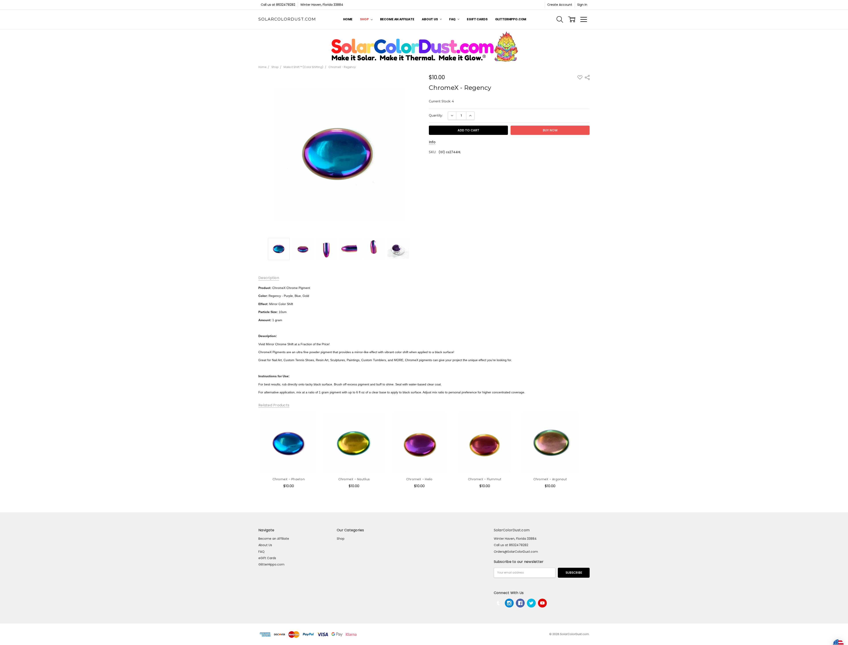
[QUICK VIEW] (311, 420)
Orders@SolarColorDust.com (516, 551)
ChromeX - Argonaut (550, 479)
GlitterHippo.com (510, 19)
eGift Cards (477, 19)
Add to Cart (288, 454)
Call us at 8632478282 (278, 4)
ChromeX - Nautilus (354, 479)
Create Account (559, 4)
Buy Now (288, 464)
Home (347, 19)
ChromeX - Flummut (484, 479)
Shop (364, 19)
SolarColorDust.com (512, 530)
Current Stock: (441, 101)
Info (432, 142)
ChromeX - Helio (419, 479)
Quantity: (436, 115)
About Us (430, 19)
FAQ (452, 19)
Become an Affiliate (397, 19)
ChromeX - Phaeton (289, 479)
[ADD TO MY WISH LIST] (311, 427)
